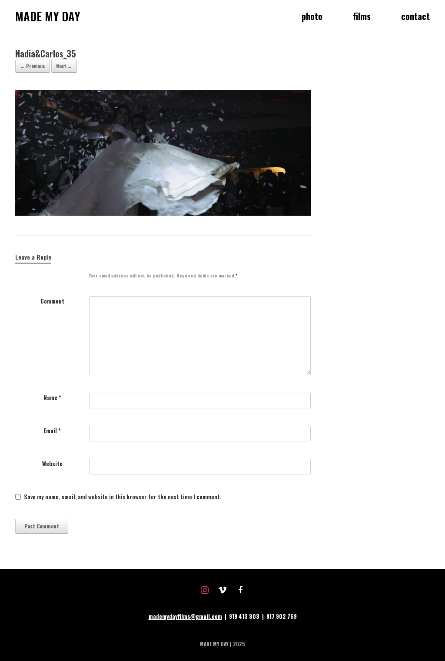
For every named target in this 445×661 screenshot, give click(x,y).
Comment (52, 301)
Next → (64, 66)
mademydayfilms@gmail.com (185, 616)
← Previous (32, 66)
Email (52, 431)
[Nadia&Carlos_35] (163, 213)
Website (52, 464)
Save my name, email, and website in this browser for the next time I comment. (122, 497)
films (362, 16)
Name (52, 398)
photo (312, 16)
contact (415, 16)
